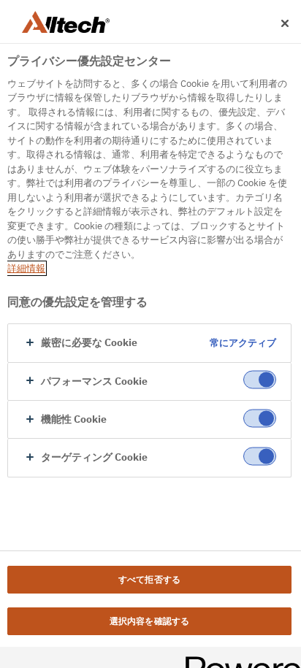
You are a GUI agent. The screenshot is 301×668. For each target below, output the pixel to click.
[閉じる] (285, 23)
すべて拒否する (149, 579)
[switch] (259, 380)
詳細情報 (26, 268)
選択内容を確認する (149, 620)
